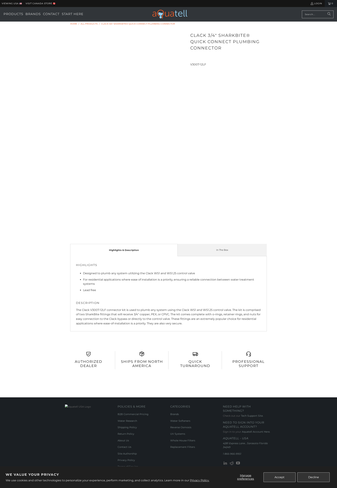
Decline (313, 477)
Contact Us (124, 447)
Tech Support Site (252, 415)
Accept (280, 477)
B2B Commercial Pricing (133, 414)
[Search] (329, 14)
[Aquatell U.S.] (170, 14)
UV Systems (177, 433)
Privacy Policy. (199, 480)
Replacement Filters (182, 447)
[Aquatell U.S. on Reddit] (231, 463)
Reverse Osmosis (180, 427)
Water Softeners (180, 420)
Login (318, 3)
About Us (123, 440)
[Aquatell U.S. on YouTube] (238, 463)
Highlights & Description (124, 250)
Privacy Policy (126, 460)
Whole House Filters (182, 440)
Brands (174, 414)
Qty (192, 69)
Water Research (127, 420)
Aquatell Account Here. (256, 431)
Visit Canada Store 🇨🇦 (41, 3)
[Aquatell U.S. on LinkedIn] (225, 463)
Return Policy (126, 433)
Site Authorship (127, 453)
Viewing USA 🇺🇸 (12, 3)
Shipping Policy (127, 427)
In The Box (222, 249)
